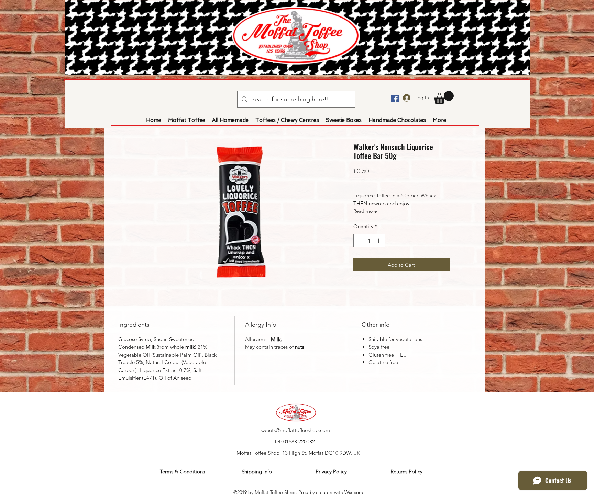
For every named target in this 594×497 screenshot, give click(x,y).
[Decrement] (359, 240)
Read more (365, 211)
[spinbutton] (369, 240)
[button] (444, 97)
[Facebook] (395, 98)
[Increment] (379, 240)
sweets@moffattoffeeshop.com (295, 430)
